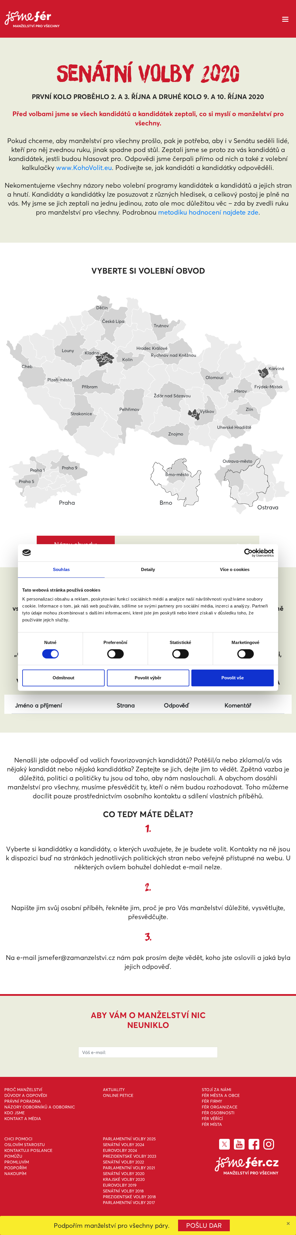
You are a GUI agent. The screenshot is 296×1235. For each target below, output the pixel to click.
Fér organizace (219, 1107)
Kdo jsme (14, 1112)
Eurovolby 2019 (119, 1185)
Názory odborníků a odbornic (39, 1107)
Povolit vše (232, 677)
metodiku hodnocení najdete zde (208, 212)
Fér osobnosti (218, 1112)
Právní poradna (22, 1101)
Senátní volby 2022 (123, 1162)
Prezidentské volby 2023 (129, 1156)
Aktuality (114, 1089)
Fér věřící (212, 1118)
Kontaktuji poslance (28, 1150)
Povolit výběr (148, 677)
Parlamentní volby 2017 (129, 1202)
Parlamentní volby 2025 (129, 1138)
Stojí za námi (216, 1089)
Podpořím (15, 1167)
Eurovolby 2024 (120, 1150)
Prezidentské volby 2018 (129, 1196)
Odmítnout (63, 677)
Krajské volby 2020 (124, 1179)
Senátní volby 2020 (124, 1173)
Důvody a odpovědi (25, 1095)
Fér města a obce (221, 1095)
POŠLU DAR (204, 1225)
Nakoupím (15, 1173)
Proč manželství (23, 1089)
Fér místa (212, 1124)
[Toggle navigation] (285, 18)
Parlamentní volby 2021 (129, 1167)
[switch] (115, 653)
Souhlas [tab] (61, 569)
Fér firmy (212, 1101)
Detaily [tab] (148, 569)
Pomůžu (13, 1156)
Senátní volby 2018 (123, 1191)
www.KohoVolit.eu (84, 168)
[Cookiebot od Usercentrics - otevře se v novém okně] (248, 552)
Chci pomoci (18, 1138)
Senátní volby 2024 (123, 1144)
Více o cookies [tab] (234, 569)
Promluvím (16, 1162)
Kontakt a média (22, 1118)
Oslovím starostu (24, 1144)
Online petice (118, 1095)
